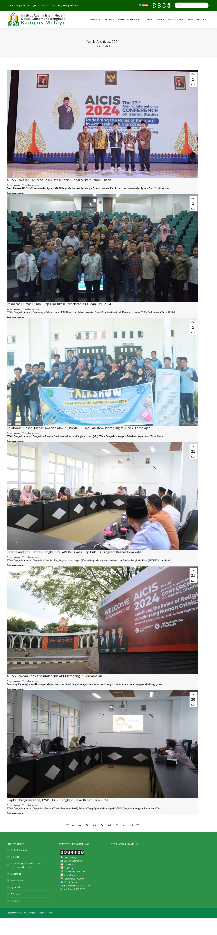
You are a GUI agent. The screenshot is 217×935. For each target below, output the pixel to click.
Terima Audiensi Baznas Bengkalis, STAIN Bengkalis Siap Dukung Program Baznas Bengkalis (74, 552)
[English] (143, 5)
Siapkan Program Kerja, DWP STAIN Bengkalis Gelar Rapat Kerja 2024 (57, 800)
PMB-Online (17, 880)
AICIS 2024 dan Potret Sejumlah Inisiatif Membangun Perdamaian (54, 676)
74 (116, 824)
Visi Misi (15, 856)
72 (102, 824)
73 (109, 824)
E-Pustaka (16, 894)
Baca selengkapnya (15, 193)
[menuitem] (130, 19)
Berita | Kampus (13, 185)
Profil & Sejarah (19, 849)
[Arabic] (139, 5)
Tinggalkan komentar (31, 185)
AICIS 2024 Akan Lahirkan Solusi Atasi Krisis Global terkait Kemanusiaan (59, 180)
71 (94, 824)
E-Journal (15, 887)
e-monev (15, 900)
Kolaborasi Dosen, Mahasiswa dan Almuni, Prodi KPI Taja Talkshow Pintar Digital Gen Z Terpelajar (78, 428)
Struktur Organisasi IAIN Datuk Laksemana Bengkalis (26, 865)
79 (131, 824)
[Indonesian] (146, 5)
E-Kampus (16, 873)
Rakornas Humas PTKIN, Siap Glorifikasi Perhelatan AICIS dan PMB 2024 (59, 304)
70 (87, 824)
